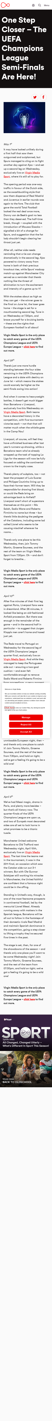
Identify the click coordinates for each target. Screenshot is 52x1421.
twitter (34, 97)
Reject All (26, 725)
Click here (9, 708)
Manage (26, 717)
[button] (41, 3)
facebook (43, 97)
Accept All (26, 732)
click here (29, 347)
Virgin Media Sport (14, 412)
